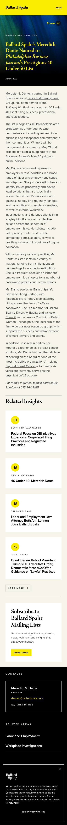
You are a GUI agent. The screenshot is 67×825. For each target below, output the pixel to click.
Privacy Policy (12, 803)
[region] (33, 793)
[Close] (60, 769)
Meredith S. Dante (17, 93)
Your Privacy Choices (33, 811)
